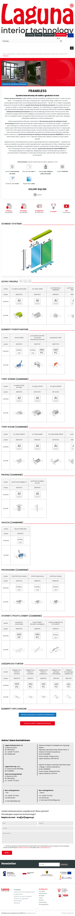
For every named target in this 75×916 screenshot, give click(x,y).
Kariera (41, 900)
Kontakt (41, 896)
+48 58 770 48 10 (46, 796)
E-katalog (30, 35)
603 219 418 (45, 798)
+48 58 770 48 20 (13, 796)
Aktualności (43, 893)
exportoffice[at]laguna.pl (52, 800)
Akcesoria (17, 903)
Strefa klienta (48, 35)
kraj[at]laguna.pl (15, 801)
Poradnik (42, 891)
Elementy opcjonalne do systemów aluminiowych (37, 715)
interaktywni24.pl (31, 913)
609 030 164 (11, 798)
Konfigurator (43, 889)
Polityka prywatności (67, 913)
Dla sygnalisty (43, 904)
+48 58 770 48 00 (13, 752)
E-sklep (38, 35)
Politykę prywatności (24, 847)
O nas (41, 898)
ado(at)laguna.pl (45, 847)
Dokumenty (43, 902)
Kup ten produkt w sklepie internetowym (37, 723)
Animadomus (60, 35)
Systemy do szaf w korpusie (23, 896)
